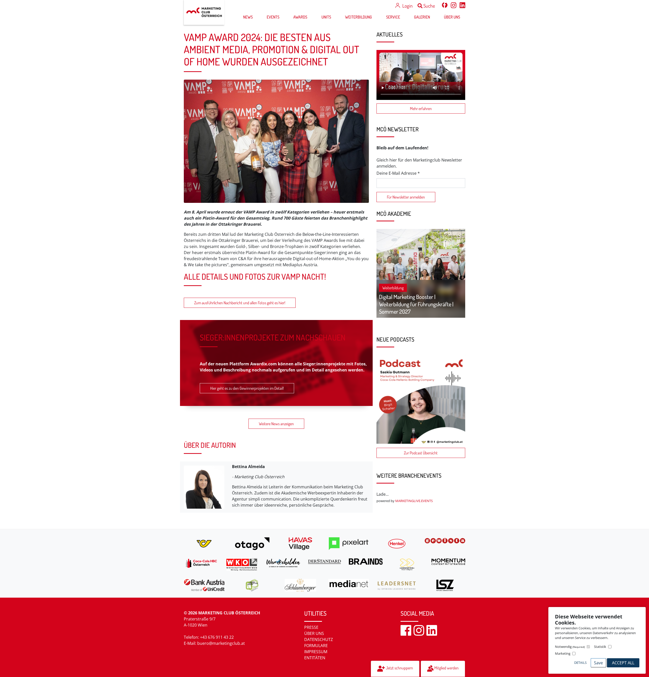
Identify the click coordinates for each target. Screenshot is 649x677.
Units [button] (326, 17)
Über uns (314, 633)
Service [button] (393, 17)
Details (580, 662)
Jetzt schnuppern (399, 667)
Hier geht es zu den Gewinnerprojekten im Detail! (247, 388)
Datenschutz (318, 639)
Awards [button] (300, 17)
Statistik (600, 646)
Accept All (623, 663)
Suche (428, 6)
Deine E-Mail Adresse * (398, 173)
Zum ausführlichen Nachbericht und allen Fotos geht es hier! (239, 302)
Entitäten (314, 658)
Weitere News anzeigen (276, 423)
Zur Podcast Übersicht (421, 452)
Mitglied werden (446, 667)
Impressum (315, 651)
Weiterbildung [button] (358, 17)
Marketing (562, 653)
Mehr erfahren (421, 108)
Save (598, 663)
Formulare (316, 645)
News (248, 17)
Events (273, 17)
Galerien (422, 17)
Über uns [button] (452, 17)
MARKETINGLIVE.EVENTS (414, 500)
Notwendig (570, 646)
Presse (311, 627)
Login (407, 6)
